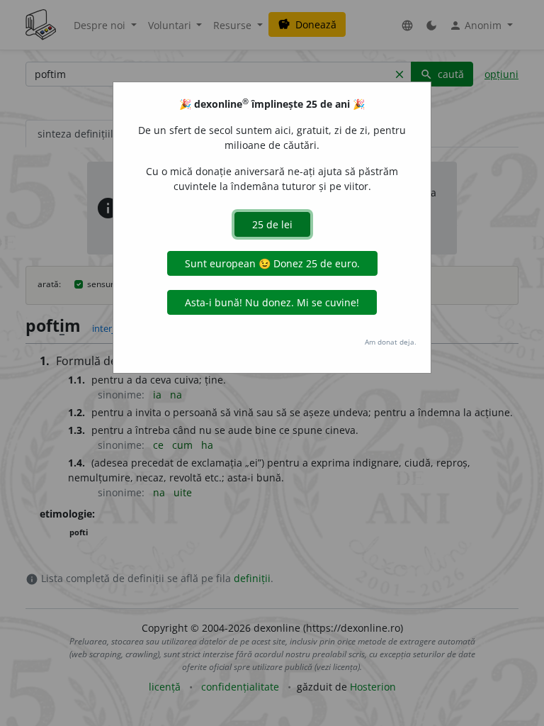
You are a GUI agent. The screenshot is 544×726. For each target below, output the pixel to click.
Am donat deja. (390, 342)
